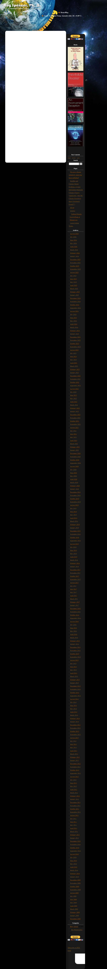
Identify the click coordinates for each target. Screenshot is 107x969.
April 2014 (73, 712)
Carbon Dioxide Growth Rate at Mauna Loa (76, 217)
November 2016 (75, 612)
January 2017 (74, 605)
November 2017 (75, 573)
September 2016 (75, 618)
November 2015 (75, 650)
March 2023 (74, 366)
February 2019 (75, 524)
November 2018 (75, 534)
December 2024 (75, 298)
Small (69, 158)
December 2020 (75, 453)
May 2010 (73, 864)
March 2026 (74, 250)
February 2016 (75, 641)
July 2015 (73, 663)
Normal (74, 158)
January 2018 (74, 566)
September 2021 (75, 424)
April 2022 (73, 402)
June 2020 (73, 473)
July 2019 (73, 508)
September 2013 (75, 734)
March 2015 (74, 676)
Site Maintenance (76, 930)
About (72, 207)
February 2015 (75, 679)
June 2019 (73, 511)
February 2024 (75, 330)
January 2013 (74, 760)
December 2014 (75, 686)
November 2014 (75, 689)
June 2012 (73, 783)
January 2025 (74, 295)
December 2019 (75, 492)
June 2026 (73, 240)
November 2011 (75, 805)
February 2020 (75, 486)
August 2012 (74, 776)
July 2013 (73, 741)
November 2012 (75, 767)
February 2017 (75, 602)
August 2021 (74, 427)
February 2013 (75, 757)
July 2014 (73, 702)
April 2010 (73, 867)
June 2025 (73, 279)
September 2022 (75, 385)
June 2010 (73, 860)
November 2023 (75, 340)
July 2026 (73, 237)
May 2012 (73, 786)
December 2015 (75, 647)
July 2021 (73, 431)
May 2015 (73, 670)
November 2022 (75, 379)
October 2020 (74, 460)
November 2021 (75, 418)
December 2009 (75, 880)
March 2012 (74, 793)
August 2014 (74, 699)
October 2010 (74, 848)
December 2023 (75, 337)
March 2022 (74, 405)
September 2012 (75, 773)
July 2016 (73, 625)
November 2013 (75, 728)
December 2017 (75, 570)
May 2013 (73, 747)
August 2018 (74, 544)
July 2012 (73, 780)
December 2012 (75, 763)
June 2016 (73, 628)
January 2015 (74, 683)
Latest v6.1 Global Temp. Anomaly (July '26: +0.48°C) (62, 16)
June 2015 (73, 667)
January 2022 (74, 411)
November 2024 (75, 301)
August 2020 (74, 466)
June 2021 (73, 434)
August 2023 (74, 350)
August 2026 (74, 233)
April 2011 (73, 828)
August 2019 (74, 505)
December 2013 (75, 725)
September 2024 (75, 308)
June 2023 (73, 356)
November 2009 (75, 883)
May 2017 (73, 592)
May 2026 (73, 243)
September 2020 (75, 463)
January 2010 (74, 877)
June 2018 (73, 550)
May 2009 (73, 902)
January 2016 (74, 644)
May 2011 (73, 825)
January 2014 (74, 721)
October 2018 (74, 537)
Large (78, 158)
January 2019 (74, 528)
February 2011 (75, 835)
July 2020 (73, 469)
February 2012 (75, 796)
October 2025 (74, 266)
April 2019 (73, 518)
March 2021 (74, 444)
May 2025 (73, 282)
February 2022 (75, 408)
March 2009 (74, 909)
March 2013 (74, 754)
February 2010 (75, 873)
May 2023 (73, 360)
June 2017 (73, 589)
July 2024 (73, 314)
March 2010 (74, 870)
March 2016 (74, 637)
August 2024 (74, 311)
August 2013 (74, 738)
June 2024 (73, 318)
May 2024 (73, 321)
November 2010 (75, 844)
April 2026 (73, 246)
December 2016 (75, 608)
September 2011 (75, 812)
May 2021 (73, 437)
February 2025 (75, 292)
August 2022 (74, 389)
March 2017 (74, 599)
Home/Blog (64, 12)
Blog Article (74, 926)
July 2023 (73, 353)
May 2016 (73, 631)
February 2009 (75, 912)
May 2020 (73, 476)
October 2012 (74, 770)
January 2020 (74, 489)
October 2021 (74, 421)
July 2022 (73, 392)
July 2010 (73, 857)
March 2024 (74, 327)
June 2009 (73, 899)
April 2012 (73, 789)
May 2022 (73, 398)
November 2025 (75, 263)
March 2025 (74, 288)
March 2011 (74, 831)
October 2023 (74, 343)
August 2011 (74, 815)
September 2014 (75, 696)
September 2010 (75, 851)
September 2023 (75, 347)
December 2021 (75, 414)
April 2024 (73, 324)
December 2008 (75, 919)
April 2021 (73, 440)
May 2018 (73, 553)
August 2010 (74, 854)
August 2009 (74, 893)
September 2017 (75, 579)
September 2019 (75, 502)
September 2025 (75, 269)
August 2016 (74, 621)
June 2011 (73, 822)
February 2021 (75, 447)
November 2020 (75, 456)
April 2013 (73, 751)
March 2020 (74, 482)
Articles (72, 211)
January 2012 (74, 799)
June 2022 (73, 395)
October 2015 (74, 654)
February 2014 (75, 718)
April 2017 (73, 595)
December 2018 (75, 531)
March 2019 (74, 521)
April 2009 (73, 906)
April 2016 (73, 634)
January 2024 (74, 334)
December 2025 (75, 259)
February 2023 (75, 369)
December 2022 (75, 376)
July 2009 (73, 896)
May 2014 (73, 709)
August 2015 (74, 660)
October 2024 (74, 305)
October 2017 (74, 576)
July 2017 (73, 586)
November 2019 (75, 495)
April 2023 (73, 363)
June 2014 (73, 705)
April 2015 (73, 673)
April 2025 (73, 285)
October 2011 (74, 809)
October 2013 (74, 731)
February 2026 (75, 253)
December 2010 (75, 841)
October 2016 (74, 615)
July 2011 (73, 818)
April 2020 (73, 479)
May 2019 (73, 515)
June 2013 (73, 744)
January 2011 (74, 838)
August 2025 (74, 272)
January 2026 (74, 256)
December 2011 (75, 802)
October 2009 (74, 886)
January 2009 (74, 915)
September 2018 (75, 540)
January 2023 (74, 372)
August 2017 (74, 583)
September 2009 (75, 890)
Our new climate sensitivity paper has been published (75, 175)
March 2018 (74, 560)
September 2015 (75, 657)
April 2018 (73, 557)
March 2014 (74, 715)
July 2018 (73, 547)
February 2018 (75, 563)
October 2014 (74, 692)
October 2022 (74, 382)
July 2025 (73, 275)
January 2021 (74, 450)
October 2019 (74, 498)
